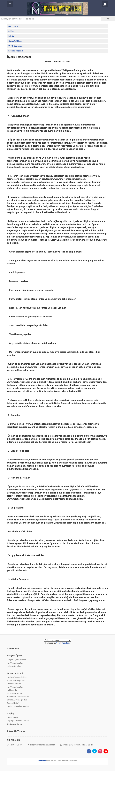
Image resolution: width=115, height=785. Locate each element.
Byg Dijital (42, 760)
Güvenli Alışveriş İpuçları (17, 700)
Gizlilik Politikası (15, 41)
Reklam (11, 31)
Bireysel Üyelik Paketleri (16, 660)
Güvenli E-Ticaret (14, 684)
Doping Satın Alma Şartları (18, 706)
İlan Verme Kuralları (15, 663)
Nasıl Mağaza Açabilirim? (17, 677)
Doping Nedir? (13, 703)
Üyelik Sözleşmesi (15, 46)
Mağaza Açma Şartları (16, 680)
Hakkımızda (13, 26)
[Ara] (108, 18)
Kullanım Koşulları (15, 51)
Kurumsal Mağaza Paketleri (18, 697)
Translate (65, 643)
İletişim (11, 36)
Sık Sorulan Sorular (15, 693)
